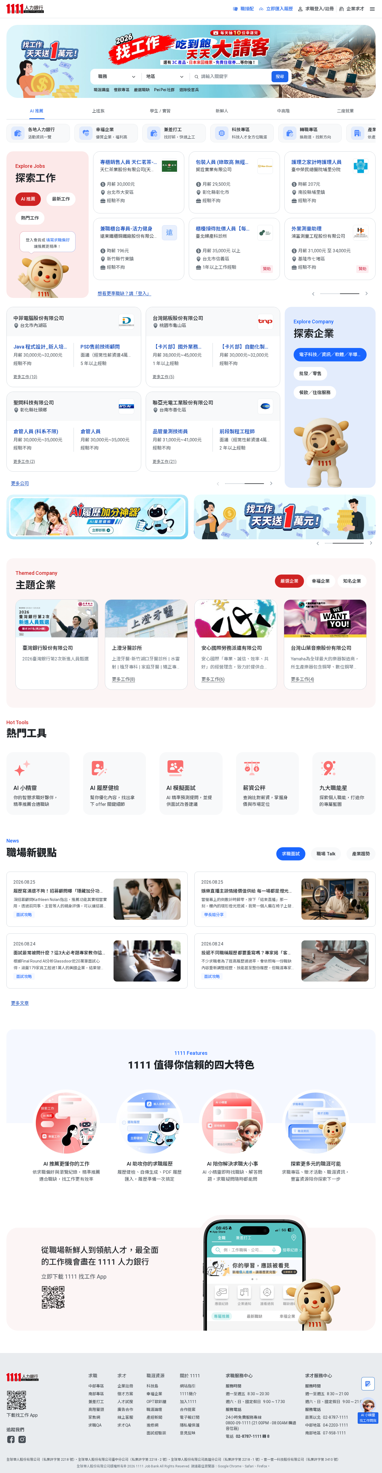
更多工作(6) (213, 679)
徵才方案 (125, 1394)
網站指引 (187, 1386)
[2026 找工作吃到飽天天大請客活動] (339, 61)
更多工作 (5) (163, 377)
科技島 (152, 1386)
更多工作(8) (123, 679)
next (366, 293)
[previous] (6, 133)
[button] (10, 1439)
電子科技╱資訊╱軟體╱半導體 (330, 354)
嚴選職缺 (142, 90)
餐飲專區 (121, 90)
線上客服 (125, 1417)
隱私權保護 (189, 1425)
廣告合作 (125, 1409)
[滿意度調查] (368, 1383)
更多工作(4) (302, 679)
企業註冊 (125, 1386)
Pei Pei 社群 (164, 90)
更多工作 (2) (24, 461)
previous (313, 293)
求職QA (95, 1425)
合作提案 (187, 1409)
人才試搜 (125, 1401)
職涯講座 (101, 90)
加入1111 (188, 1401)
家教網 (94, 1417)
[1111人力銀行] (30, 8)
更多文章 (20, 1003)
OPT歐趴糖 (156, 1401)
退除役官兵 (189, 90)
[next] (375, 133)
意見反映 (187, 1433)
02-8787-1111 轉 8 (252, 1436)
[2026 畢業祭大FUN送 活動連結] (191, 47)
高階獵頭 (96, 1409)
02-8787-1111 (335, 1417)
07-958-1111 (334, 1433)
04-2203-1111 (335, 1425)
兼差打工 (96, 1401)
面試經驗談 (156, 1433)
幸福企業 (154, 1394)
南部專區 (96, 1394)
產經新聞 (154, 1417)
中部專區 (96, 1386)
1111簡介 (188, 1394)
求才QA (124, 1425)
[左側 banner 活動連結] (42, 64)
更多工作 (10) (25, 377)
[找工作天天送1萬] (285, 517)
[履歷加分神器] (97, 517)
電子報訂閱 (189, 1417)
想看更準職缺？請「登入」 (124, 293)
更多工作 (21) (164, 461)
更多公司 (20, 483)
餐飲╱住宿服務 (315, 392)
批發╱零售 (310, 373)
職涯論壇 (154, 1409)
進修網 (152, 1425)
